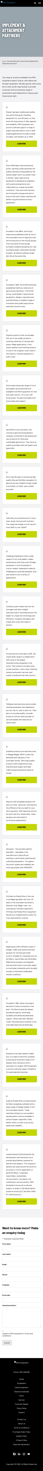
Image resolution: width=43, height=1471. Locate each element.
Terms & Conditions (21, 1428)
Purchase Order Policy (21, 1432)
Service (21, 1400)
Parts (21, 1396)
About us (21, 1423)
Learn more (21, 144)
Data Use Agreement (21, 1444)
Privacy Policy (21, 1440)
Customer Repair (21, 1404)
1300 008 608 (24, 1372)
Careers (21, 1412)
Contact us (21, 1419)
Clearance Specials (21, 1391)
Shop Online (21, 1408)
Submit (7, 1343)
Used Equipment (21, 1387)
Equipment (21, 1383)
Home (4, 61)
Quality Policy (21, 1436)
